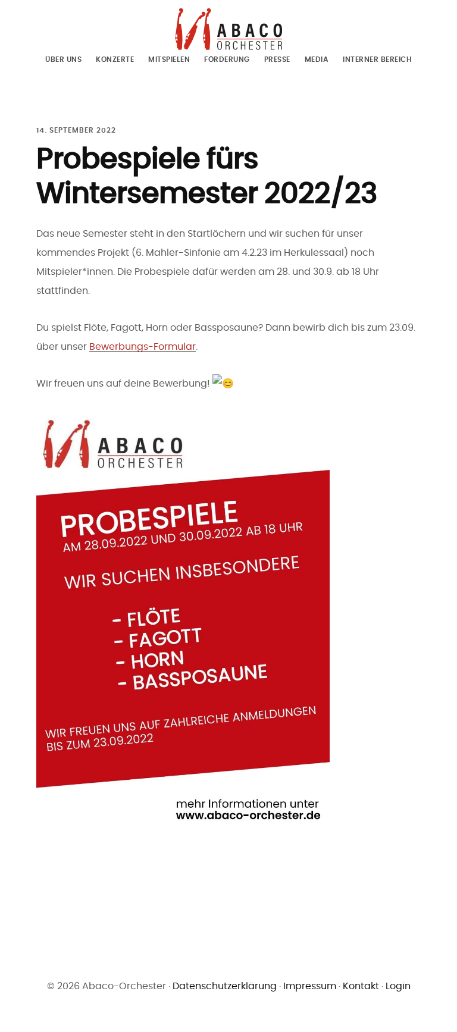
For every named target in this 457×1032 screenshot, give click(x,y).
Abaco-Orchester (228, 29)
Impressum (309, 986)
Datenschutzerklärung (225, 986)
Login (398, 986)
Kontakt (361, 986)
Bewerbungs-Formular (142, 347)
